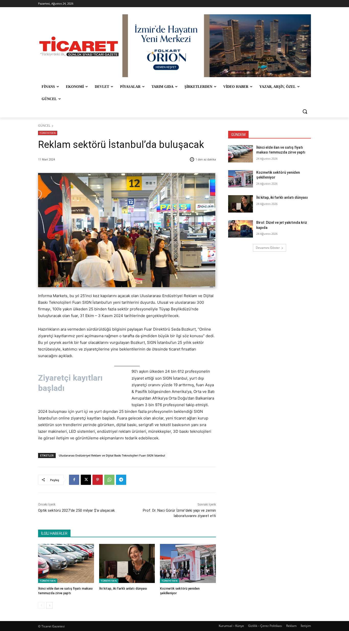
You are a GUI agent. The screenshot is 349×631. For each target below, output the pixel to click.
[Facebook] (74, 480)
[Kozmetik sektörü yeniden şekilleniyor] (188, 563)
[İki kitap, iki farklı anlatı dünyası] (127, 563)
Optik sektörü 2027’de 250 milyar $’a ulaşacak (76, 510)
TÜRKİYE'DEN (48, 133)
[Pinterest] (97, 480)
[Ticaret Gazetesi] (79, 46)
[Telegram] (121, 480)
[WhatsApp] (109, 480)
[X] (86, 480)
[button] (305, 111)
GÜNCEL (44, 125)
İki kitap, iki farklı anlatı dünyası (123, 588)
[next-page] (49, 605)
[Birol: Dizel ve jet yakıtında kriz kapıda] (240, 229)
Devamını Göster (268, 248)
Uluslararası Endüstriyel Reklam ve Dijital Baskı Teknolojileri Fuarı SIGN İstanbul (112, 455)
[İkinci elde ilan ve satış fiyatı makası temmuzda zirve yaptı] (66, 563)
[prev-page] (41, 605)
